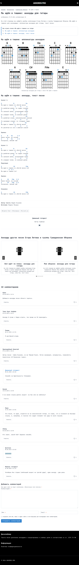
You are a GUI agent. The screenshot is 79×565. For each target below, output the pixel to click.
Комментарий (6, 489)
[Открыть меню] (77, 3)
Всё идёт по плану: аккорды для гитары (19, 265)
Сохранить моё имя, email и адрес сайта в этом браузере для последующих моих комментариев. (30, 516)
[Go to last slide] (3, 258)
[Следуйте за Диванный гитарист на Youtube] (39, 225)
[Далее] (75, 258)
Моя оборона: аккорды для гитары (59, 264)
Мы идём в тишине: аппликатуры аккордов (19, 31)
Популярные (15, 211)
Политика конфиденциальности (11, 546)
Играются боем (6, 211)
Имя (4, 512)
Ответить (6, 302)
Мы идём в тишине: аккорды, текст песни (19, 33)
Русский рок (24, 211)
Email (43, 512)
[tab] (36, 276)
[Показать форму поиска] (1, 3)
